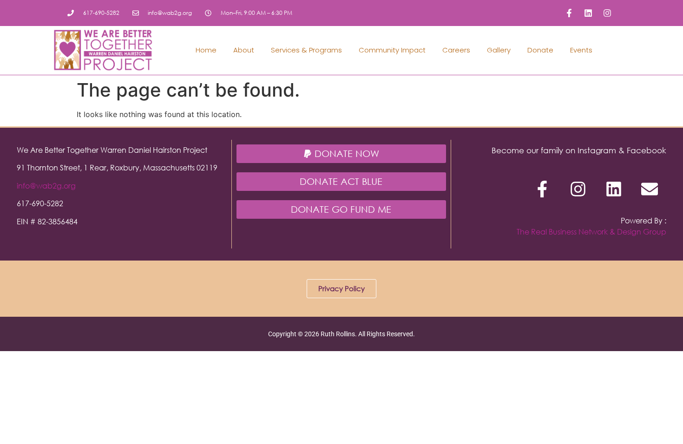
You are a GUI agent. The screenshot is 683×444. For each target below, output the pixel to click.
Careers (456, 50)
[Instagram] (607, 13)
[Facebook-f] (569, 13)
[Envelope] (649, 189)
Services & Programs (306, 50)
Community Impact (392, 50)
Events (581, 50)
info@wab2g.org (46, 185)
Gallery (499, 50)
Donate (540, 50)
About (243, 50)
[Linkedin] (588, 13)
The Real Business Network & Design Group (591, 231)
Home (206, 50)
